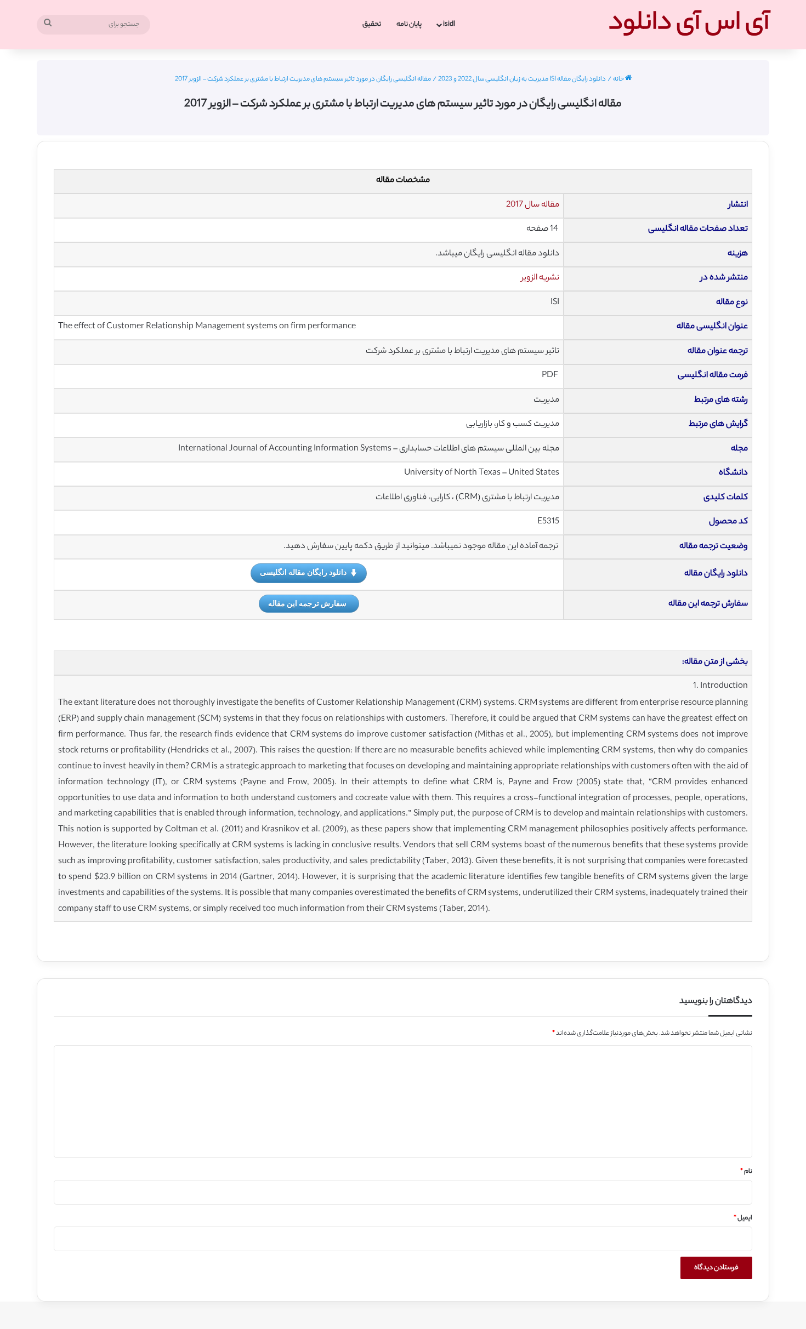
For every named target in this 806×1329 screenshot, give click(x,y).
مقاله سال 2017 (532, 205)
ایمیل (743, 1218)
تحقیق (371, 24)
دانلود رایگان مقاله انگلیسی (303, 572)
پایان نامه (409, 24)
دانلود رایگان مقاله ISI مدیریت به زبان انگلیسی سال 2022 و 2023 (522, 79)
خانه (619, 79)
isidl (449, 24)
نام (746, 1171)
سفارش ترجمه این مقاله (307, 603)
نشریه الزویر (540, 278)
